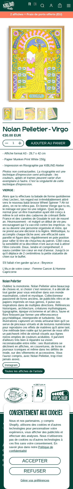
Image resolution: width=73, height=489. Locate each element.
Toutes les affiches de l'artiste (23, 371)
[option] (35, 4)
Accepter (35, 460)
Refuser (35, 471)
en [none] (35, 4)
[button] (42, 5)
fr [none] (29, 4)
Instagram (11, 365)
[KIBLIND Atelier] (13, 5)
